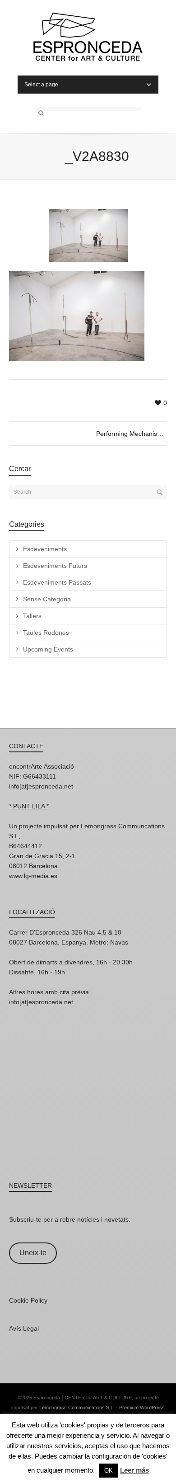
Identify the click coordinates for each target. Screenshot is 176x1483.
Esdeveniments (45, 549)
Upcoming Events (48, 649)
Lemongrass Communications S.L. (77, 1407)
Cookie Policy (28, 1300)
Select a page (41, 84)
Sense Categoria (47, 599)
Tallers (32, 615)
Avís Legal (24, 1328)
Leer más (134, 1470)
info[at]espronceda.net (41, 786)
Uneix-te (32, 1252)
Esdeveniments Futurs (55, 565)
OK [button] (108, 1470)
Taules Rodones (46, 632)
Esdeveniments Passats (57, 582)
